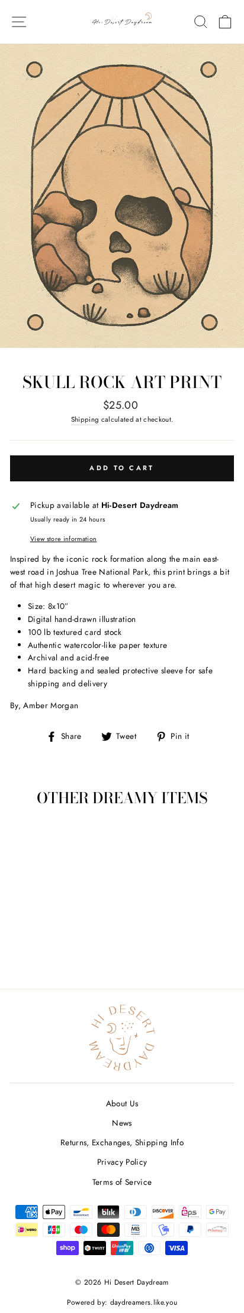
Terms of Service (122, 1182)
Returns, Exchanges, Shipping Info (122, 1142)
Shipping (85, 419)
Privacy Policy (122, 1162)
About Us (122, 1103)
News (121, 1123)
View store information (63, 538)
